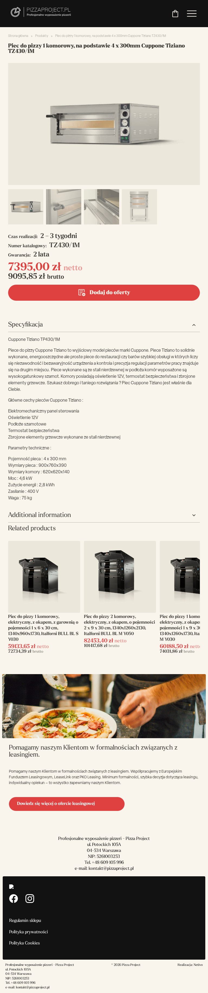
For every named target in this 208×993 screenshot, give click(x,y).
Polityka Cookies (24, 943)
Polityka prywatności (28, 932)
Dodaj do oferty (110, 293)
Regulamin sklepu (25, 921)
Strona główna (18, 36)
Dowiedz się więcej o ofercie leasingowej (56, 804)
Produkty (41, 36)
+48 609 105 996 (108, 863)
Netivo (198, 965)
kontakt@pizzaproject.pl (111, 869)
